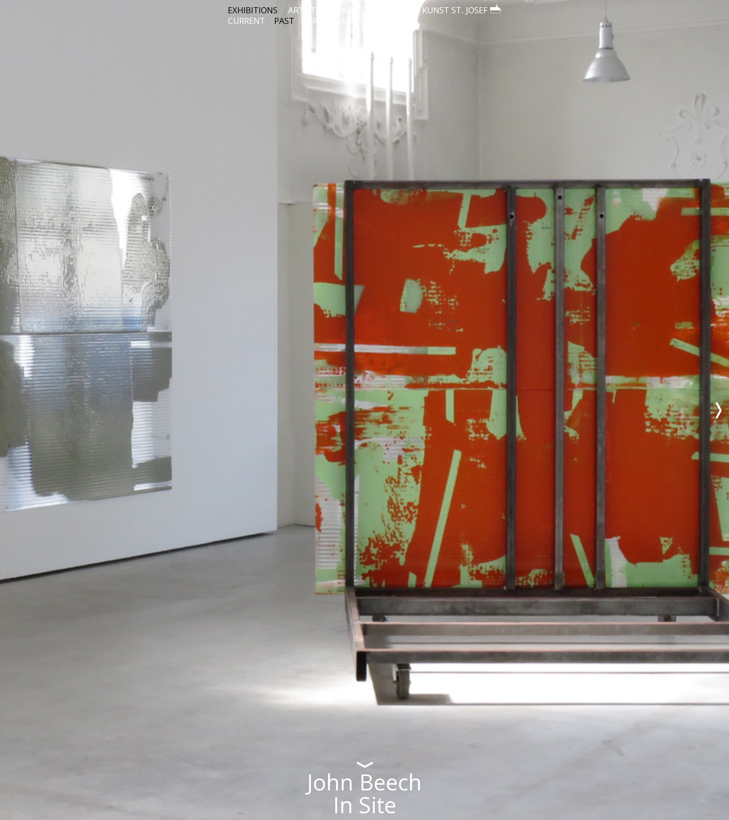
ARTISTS (304, 10)
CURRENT (246, 20)
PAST (284, 20)
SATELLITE (391, 20)
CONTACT (350, 10)
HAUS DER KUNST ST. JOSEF (434, 10)
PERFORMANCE (332, 20)
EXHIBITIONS (253, 10)
